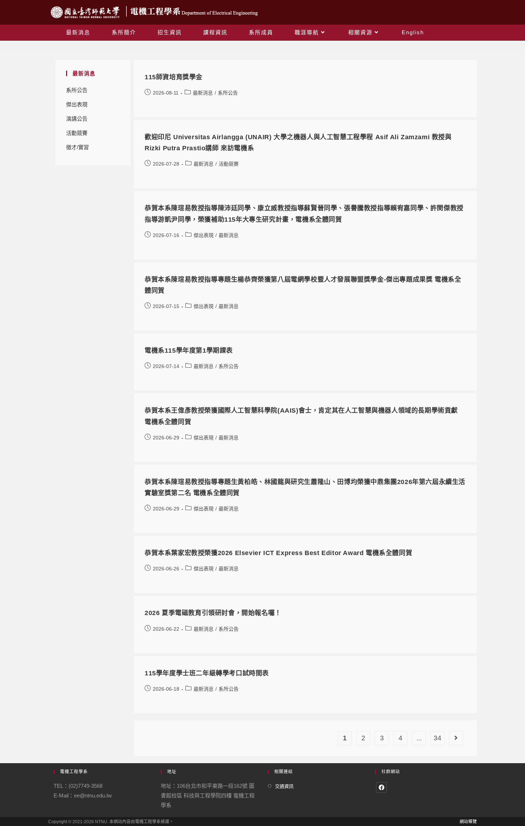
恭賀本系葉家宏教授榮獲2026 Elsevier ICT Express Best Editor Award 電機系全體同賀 (278, 552)
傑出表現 (77, 104)
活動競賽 (77, 133)
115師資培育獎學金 (173, 77)
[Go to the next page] (456, 738)
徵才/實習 (77, 147)
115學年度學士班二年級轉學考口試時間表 (207, 673)
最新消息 (203, 93)
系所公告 (77, 90)
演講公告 (77, 119)
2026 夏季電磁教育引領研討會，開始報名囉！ (213, 612)
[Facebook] (381, 787)
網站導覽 (468, 821)
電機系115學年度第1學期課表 (189, 350)
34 (437, 738)
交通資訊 (284, 786)
